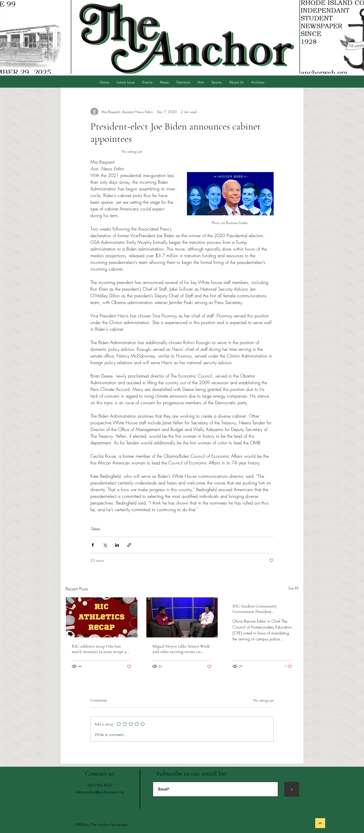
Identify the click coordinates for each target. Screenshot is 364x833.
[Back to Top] (320, 823)
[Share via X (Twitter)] (105, 545)
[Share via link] (129, 545)
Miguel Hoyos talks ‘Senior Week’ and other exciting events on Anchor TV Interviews (181, 648)
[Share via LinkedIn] (117, 545)
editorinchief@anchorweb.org (100, 792)
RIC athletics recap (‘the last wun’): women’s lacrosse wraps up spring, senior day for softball (100, 648)
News (95, 528)
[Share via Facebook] (92, 545)
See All (293, 588)
